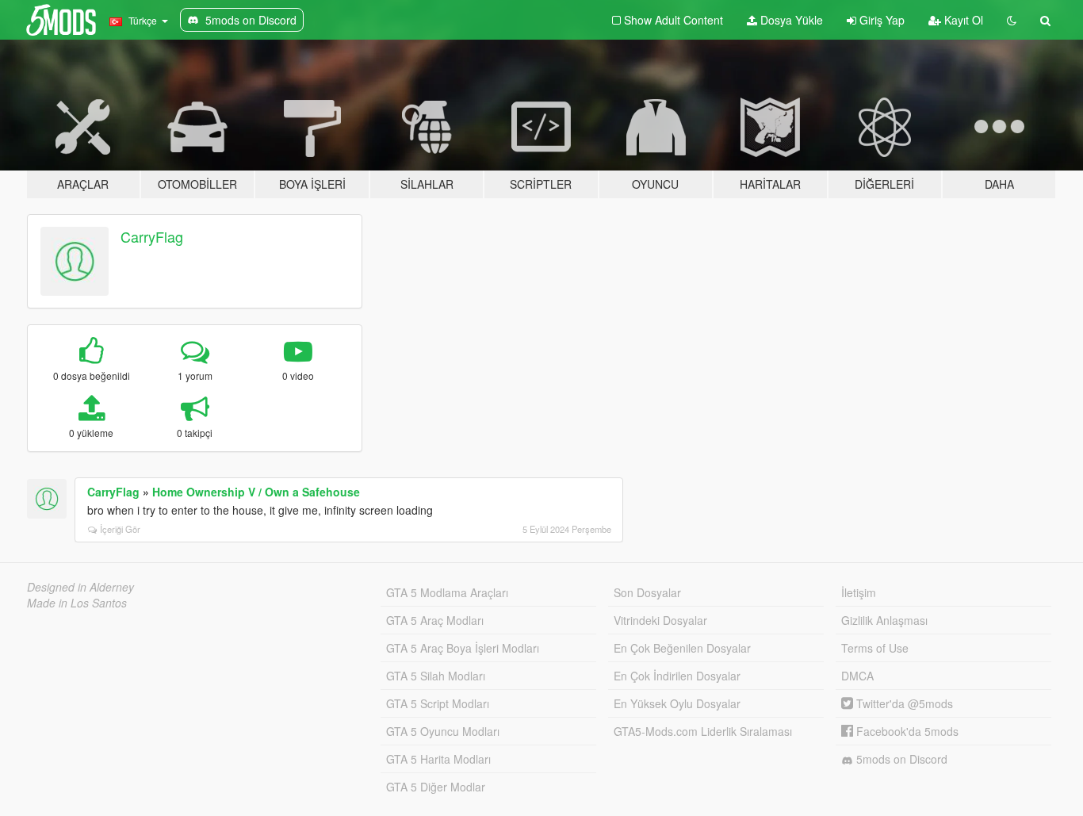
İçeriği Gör (120, 529)
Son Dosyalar (647, 592)
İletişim (858, 592)
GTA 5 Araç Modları (435, 620)
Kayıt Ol (962, 20)
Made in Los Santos (77, 603)
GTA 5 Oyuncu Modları (442, 731)
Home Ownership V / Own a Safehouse (256, 492)
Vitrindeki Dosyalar (660, 620)
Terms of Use (875, 648)
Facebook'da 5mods (906, 731)
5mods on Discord (900, 759)
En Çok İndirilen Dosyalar (677, 676)
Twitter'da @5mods (903, 703)
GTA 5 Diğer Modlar (435, 787)
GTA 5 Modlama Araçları (447, 592)
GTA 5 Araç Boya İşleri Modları (462, 648)
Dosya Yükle (790, 20)
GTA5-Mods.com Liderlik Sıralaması (703, 731)
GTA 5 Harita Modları (438, 759)
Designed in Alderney (80, 587)
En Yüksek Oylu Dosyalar (677, 703)
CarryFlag (152, 236)
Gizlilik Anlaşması (884, 620)
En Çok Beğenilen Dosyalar (682, 648)
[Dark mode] (1011, 20)
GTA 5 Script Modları (437, 703)
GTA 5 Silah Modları (435, 676)
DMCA (857, 676)
